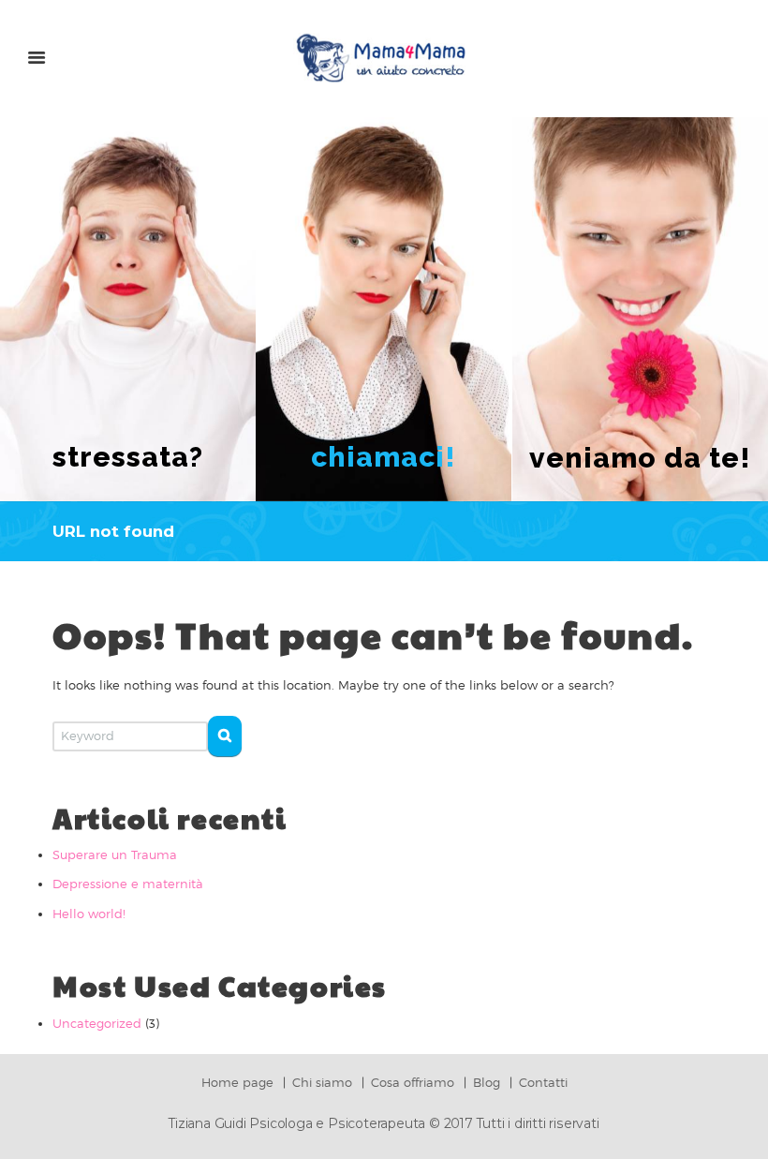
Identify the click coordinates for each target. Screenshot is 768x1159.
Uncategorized (96, 1023)
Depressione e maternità (127, 883)
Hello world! (89, 913)
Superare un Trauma (114, 854)
